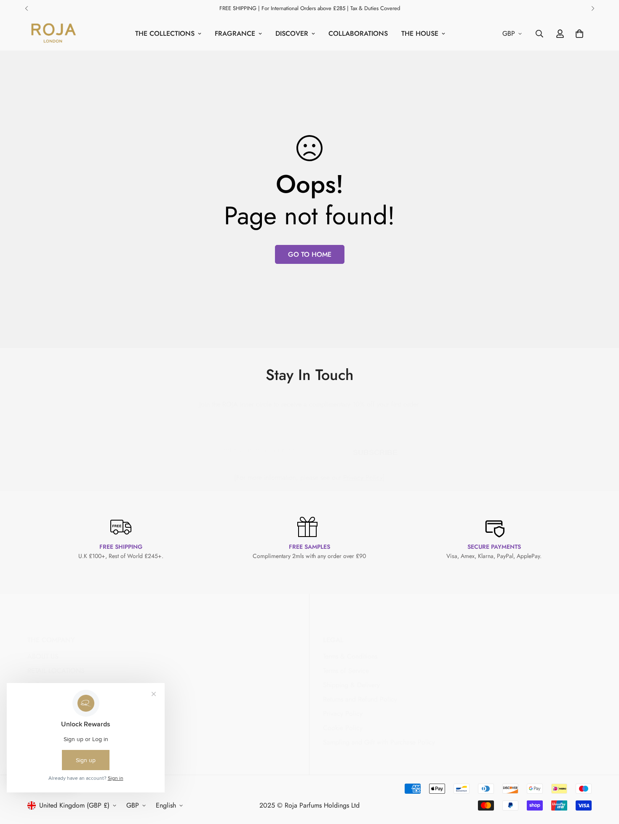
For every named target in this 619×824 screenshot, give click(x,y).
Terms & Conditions (350, 656)
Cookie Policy (343, 728)
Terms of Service (346, 670)
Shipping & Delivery (351, 685)
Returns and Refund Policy (360, 699)
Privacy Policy (363, 477)
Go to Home (309, 254)
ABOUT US (43, 656)
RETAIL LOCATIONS (56, 670)
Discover (291, 33)
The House (419, 33)
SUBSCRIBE (375, 451)
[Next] (592, 8)
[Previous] (26, 8)
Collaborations (358, 33)
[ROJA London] (52, 34)
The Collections (165, 33)
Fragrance (235, 33)
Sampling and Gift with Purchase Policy (379, 742)
